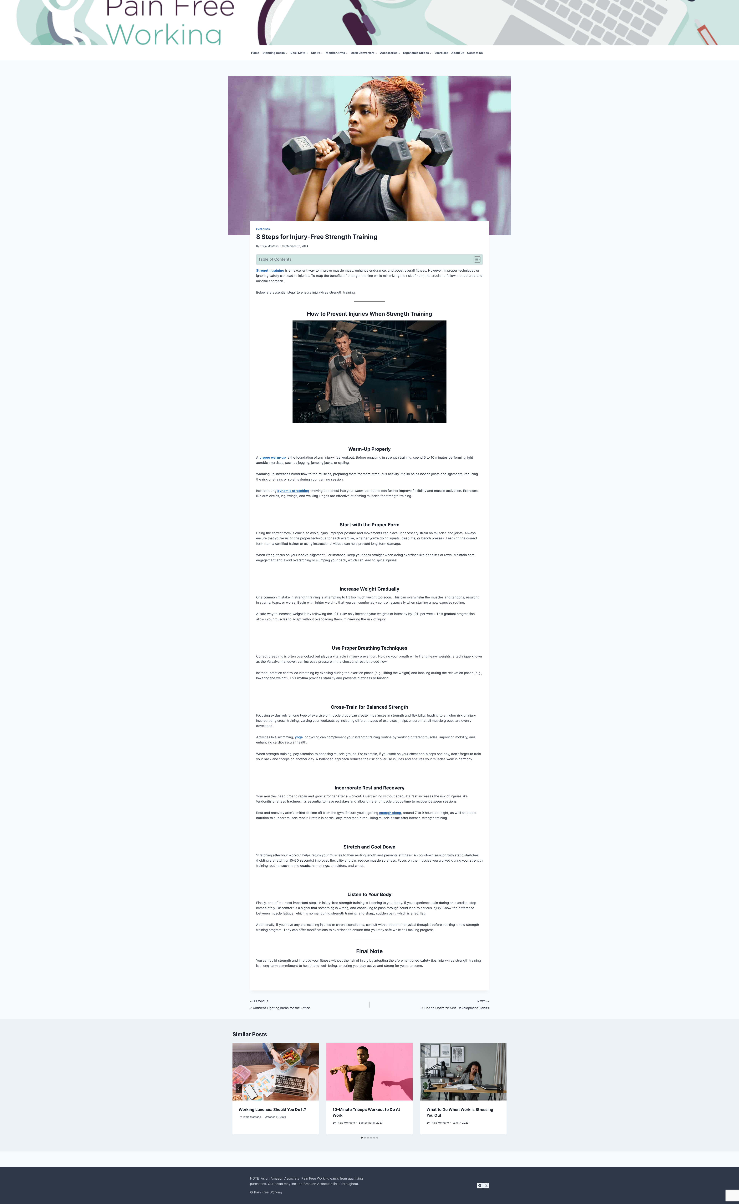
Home (255, 53)
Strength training (270, 270)
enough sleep (390, 813)
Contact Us (475, 53)
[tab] (362, 1138)
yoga (299, 737)
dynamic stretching (293, 491)
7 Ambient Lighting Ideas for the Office (280, 1005)
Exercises (441, 53)
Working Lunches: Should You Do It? (272, 1109)
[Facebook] (480, 1185)
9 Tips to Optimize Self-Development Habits (455, 1005)
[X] (486, 1185)
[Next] (500, 1088)
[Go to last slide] (239, 1088)
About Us (457, 53)
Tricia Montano (269, 246)
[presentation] (275, 1072)
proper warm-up (272, 457)
